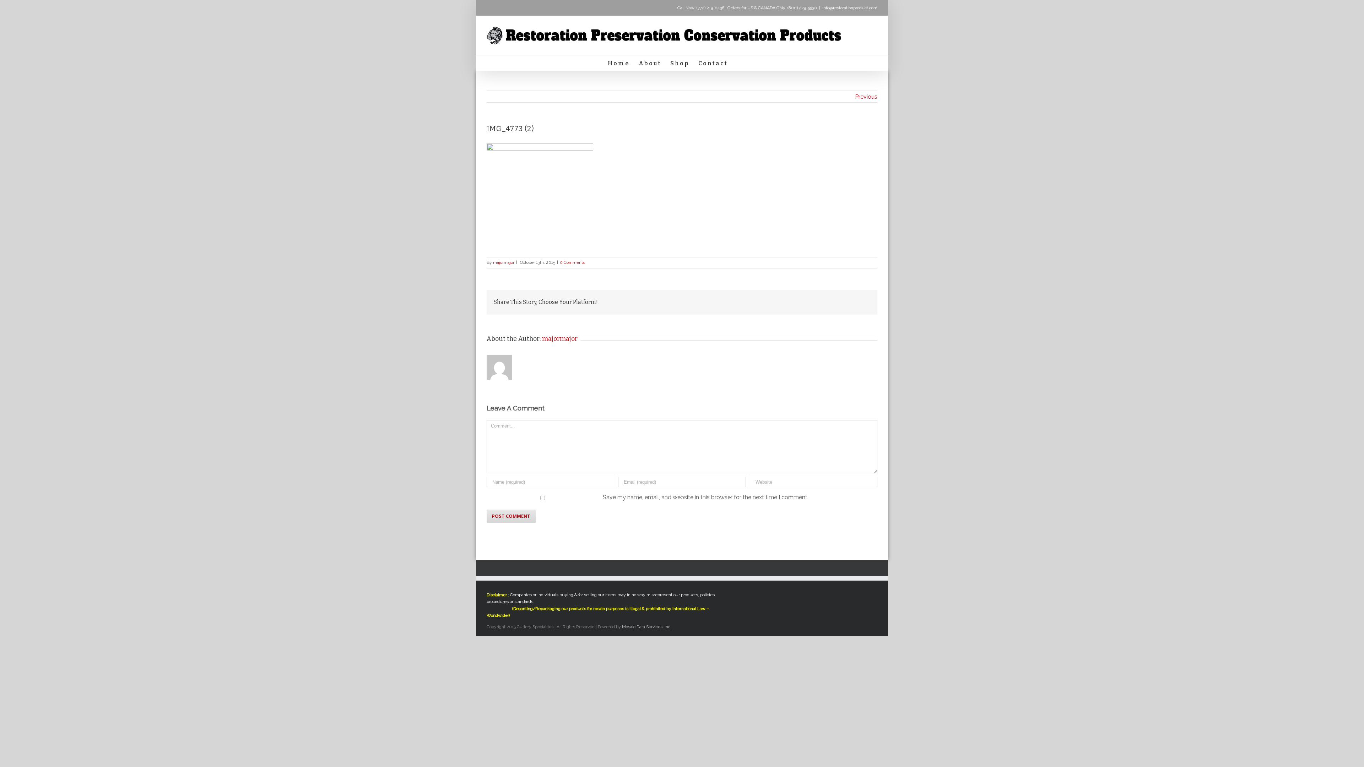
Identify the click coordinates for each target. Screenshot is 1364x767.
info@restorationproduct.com (849, 7)
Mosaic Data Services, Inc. (646, 626)
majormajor (503, 262)
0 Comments (572, 262)
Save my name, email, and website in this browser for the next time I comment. (705, 497)
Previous (866, 96)
